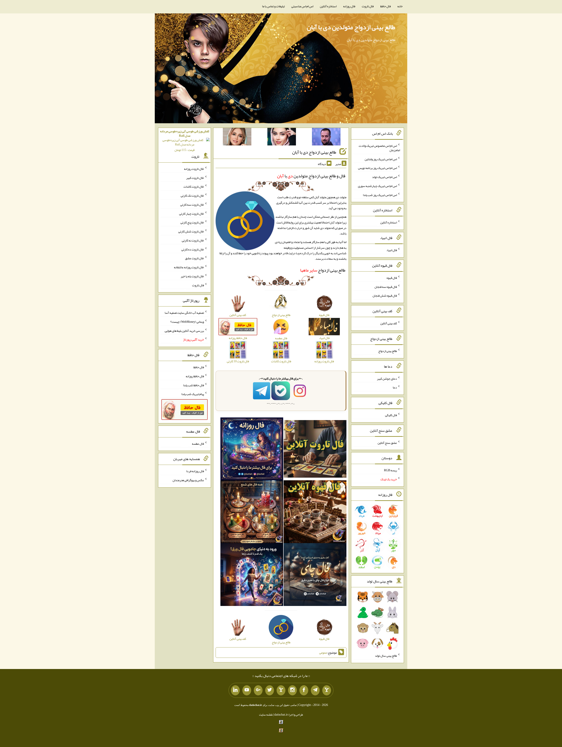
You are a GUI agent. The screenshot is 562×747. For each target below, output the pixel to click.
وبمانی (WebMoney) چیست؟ (187, 322)
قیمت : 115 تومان (184, 140)
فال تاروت (368, 6)
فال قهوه (392, 278)
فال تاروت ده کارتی (192, 249)
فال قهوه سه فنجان (386, 286)
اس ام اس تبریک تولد (384, 177)
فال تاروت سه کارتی (192, 204)
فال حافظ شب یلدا (193, 385)
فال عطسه (198, 443)
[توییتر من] (269, 690)
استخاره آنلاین (328, 6)
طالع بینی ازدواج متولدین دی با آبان (351, 27)
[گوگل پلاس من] (258, 690)
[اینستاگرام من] (292, 690)
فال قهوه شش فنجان (385, 295)
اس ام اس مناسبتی (302, 6)
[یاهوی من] (326, 690)
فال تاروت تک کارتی (192, 195)
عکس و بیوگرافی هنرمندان (188, 480)
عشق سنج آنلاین (387, 442)
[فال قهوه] (315, 512)
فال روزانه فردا (195, 471)
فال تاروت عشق (194, 258)
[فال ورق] (251, 575)
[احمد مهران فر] (326, 137)
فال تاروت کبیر (195, 177)
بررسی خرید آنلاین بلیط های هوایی (184, 330)
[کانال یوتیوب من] (246, 690)
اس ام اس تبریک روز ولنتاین (381, 159)
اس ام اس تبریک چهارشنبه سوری (377, 186)
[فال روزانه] (251, 450)
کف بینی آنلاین (388, 323)
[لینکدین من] (235, 690)
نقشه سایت (266, 714)
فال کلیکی (391, 415)
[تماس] (281, 690)
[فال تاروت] (315, 450)
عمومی (323, 652)
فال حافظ (385, 6)
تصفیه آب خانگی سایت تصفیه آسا (184, 313)
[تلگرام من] (315, 690)
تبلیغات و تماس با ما (273, 6)
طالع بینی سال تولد (386, 656)
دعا (395, 387)
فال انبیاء (391, 250)
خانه (400, 6)
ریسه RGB (390, 470)
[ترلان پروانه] (281, 137)
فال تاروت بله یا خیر (192, 276)
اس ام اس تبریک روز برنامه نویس (377, 168)
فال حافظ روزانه (195, 376)
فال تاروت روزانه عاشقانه (189, 267)
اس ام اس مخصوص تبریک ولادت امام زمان (379, 148)
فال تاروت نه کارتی (193, 240)
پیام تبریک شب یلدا (192, 394)
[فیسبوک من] (303, 690)
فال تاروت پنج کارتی (192, 222)
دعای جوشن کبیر (387, 378)
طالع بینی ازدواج (322, 270)
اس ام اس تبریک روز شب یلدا (380, 195)
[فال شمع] (251, 512)
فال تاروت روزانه (194, 169)
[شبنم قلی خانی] (237, 137)
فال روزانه (349, 6)
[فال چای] (315, 575)
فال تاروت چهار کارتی (191, 213)
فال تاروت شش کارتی (191, 231)
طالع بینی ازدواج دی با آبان (314, 152)
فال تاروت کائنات (194, 186)
